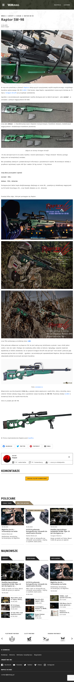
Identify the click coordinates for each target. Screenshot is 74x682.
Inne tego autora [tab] (23, 503)
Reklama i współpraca (24, 655)
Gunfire (31, 438)
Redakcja (4, 655)
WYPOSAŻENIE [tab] (55, 558)
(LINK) (24, 90)
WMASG (3, 16)
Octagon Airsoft (10, 93)
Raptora (26, 87)
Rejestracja (57, 5)
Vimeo (39, 665)
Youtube (19, 665)
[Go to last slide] (2, 638)
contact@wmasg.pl (7, 675)
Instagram (50, 665)
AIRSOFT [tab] (5, 558)
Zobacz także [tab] (7, 503)
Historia (12, 655)
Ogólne (18, 16)
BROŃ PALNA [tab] (31, 558)
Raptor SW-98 (29, 16)
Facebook (7, 665)
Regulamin (38, 655)
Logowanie (67, 5)
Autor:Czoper (5, 26)
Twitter (29, 665)
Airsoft (11, 16)
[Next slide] (72, 638)
